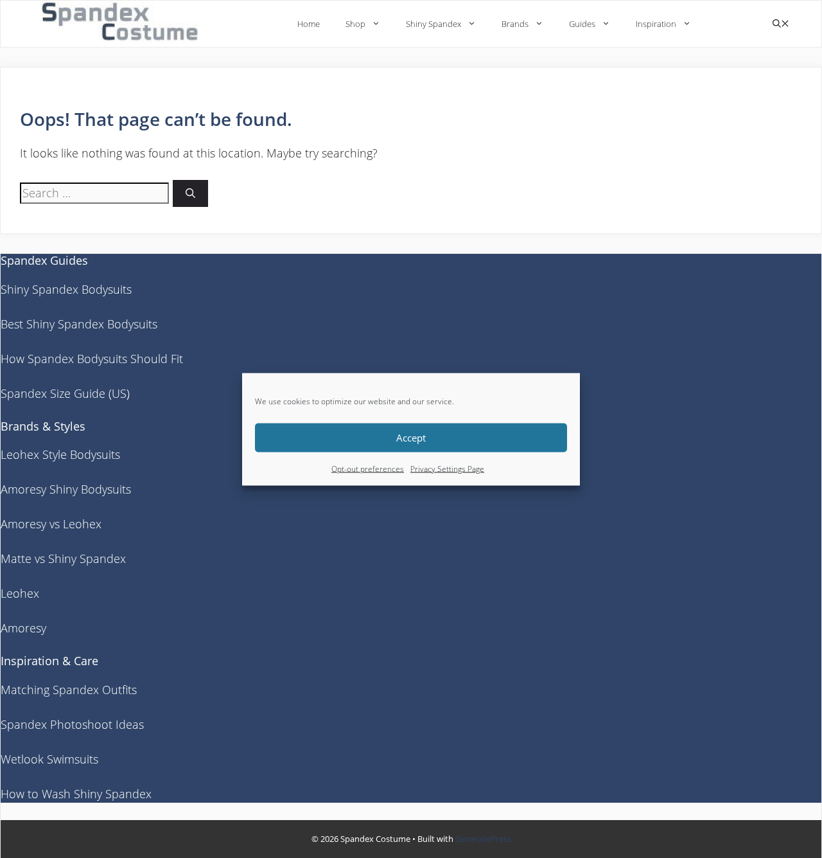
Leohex (20, 593)
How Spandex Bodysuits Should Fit (92, 358)
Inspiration (656, 24)
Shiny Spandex (433, 24)
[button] (781, 24)
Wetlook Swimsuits (49, 759)
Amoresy (23, 628)
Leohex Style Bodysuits (60, 454)
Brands (515, 24)
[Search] (190, 193)
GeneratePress (483, 839)
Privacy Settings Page (447, 468)
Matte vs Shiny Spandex (63, 558)
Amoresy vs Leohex (51, 524)
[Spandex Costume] (124, 23)
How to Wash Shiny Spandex (76, 793)
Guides (582, 24)
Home (308, 24)
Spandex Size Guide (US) (65, 393)
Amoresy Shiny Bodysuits (66, 489)
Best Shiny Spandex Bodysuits (79, 324)
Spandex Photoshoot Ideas (72, 724)
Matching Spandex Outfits (69, 689)
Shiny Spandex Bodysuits (66, 289)
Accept (411, 437)
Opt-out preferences (367, 468)
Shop (355, 24)
